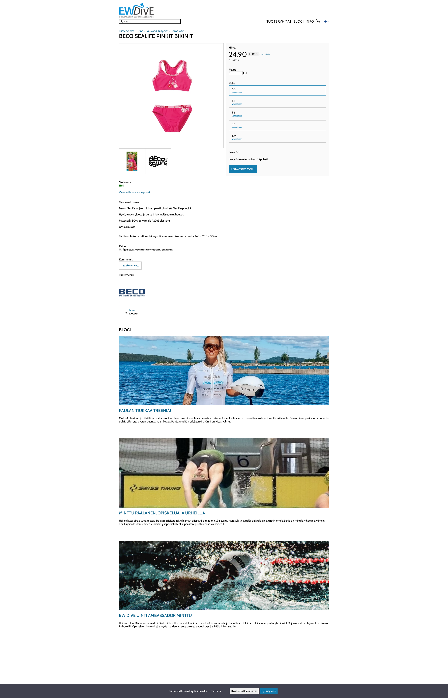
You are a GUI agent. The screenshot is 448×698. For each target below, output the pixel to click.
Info (310, 21)
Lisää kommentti (130, 265)
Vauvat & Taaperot (158, 31)
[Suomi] (326, 21)
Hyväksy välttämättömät (244, 691)
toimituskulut (265, 54)
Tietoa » (216, 691)
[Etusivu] (136, 17)
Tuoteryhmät (279, 21)
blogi (298, 21)
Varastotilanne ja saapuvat (134, 192)
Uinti (141, 31)
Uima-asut (179, 31)
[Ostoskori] (319, 21)
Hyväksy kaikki (268, 691)
